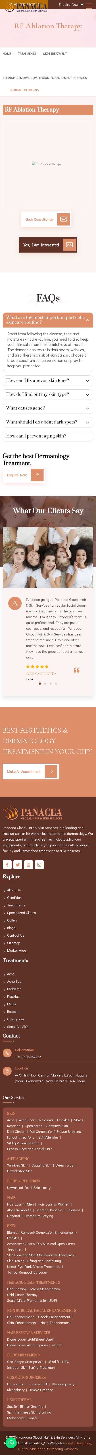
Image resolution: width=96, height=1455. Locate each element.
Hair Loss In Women (53, 1204)
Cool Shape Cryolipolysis (25, 1361)
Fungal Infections (20, 1137)
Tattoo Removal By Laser (27, 1272)
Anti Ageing (18, 1159)
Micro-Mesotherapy (45, 1288)
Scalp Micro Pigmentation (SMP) (32, 1300)
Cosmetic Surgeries (26, 1378)
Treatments (27, 53)
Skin (11, 1114)
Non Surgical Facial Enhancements (41, 1311)
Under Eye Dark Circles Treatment (34, 1266)
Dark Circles (16, 1131)
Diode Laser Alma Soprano (27, 1345)
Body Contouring (24, 1181)
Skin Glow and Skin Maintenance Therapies (40, 1255)
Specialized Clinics (21, 912)
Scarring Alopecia (49, 1210)
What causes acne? (25, 408)
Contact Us (15, 935)
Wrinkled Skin (17, 1165)
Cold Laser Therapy (22, 1294)
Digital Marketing (32, 1448)
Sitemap (13, 942)
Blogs (11, 927)
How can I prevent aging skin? (36, 436)
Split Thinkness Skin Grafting (29, 1412)
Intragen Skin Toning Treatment (31, 1367)
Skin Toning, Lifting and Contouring (34, 1260)
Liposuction (15, 1384)
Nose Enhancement (56, 1322)
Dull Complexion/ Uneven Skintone (55, 1131)
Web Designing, (79, 1443)
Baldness (74, 1210)
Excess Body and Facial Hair (29, 1148)
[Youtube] (28, 864)
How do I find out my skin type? (37, 394)
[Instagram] (39, 864)
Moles (11, 1004)
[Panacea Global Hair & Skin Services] (25, 6)
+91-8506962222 (28, 1057)
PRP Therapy (16, 1288)
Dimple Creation (41, 1389)
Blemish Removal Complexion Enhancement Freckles (45, 78)
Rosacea (14, 1011)
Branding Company (63, 1448)
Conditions (15, 897)
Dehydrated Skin (19, 1171)
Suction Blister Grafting (25, 1406)
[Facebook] (7, 864)
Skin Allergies (48, 1137)
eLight (57, 1345)
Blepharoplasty (63, 1384)
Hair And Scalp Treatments (33, 1283)
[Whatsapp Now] (11, 1442)
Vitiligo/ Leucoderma (23, 1143)
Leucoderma (19, 1400)
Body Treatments (24, 1355)
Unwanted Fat (18, 1187)
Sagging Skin (42, 1165)
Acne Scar (15, 981)
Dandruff (13, 1215)
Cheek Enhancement (54, 1316)
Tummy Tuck (38, 1384)
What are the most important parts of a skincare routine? (45, 320)
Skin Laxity (42, 1187)
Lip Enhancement (20, 1316)
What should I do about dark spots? (41, 422)
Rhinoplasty (16, 1389)
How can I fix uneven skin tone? (37, 380)
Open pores (16, 1019)
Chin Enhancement (21, 1322)
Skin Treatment (55, 53)
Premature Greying (39, 1215)
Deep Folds (64, 1165)
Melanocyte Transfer (23, 1418)
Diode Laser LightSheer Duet (30, 1339)
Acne (11, 973)
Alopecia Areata (19, 1210)
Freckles (13, 996)
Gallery (12, 920)
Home (7, 53)
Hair (11, 1198)
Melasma (14, 988)
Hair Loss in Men (20, 1204)
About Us (14, 890)
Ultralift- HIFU (58, 1361)
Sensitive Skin (18, 1026)
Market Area (16, 950)
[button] (40, 683)
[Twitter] (17, 864)
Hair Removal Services (28, 1333)
